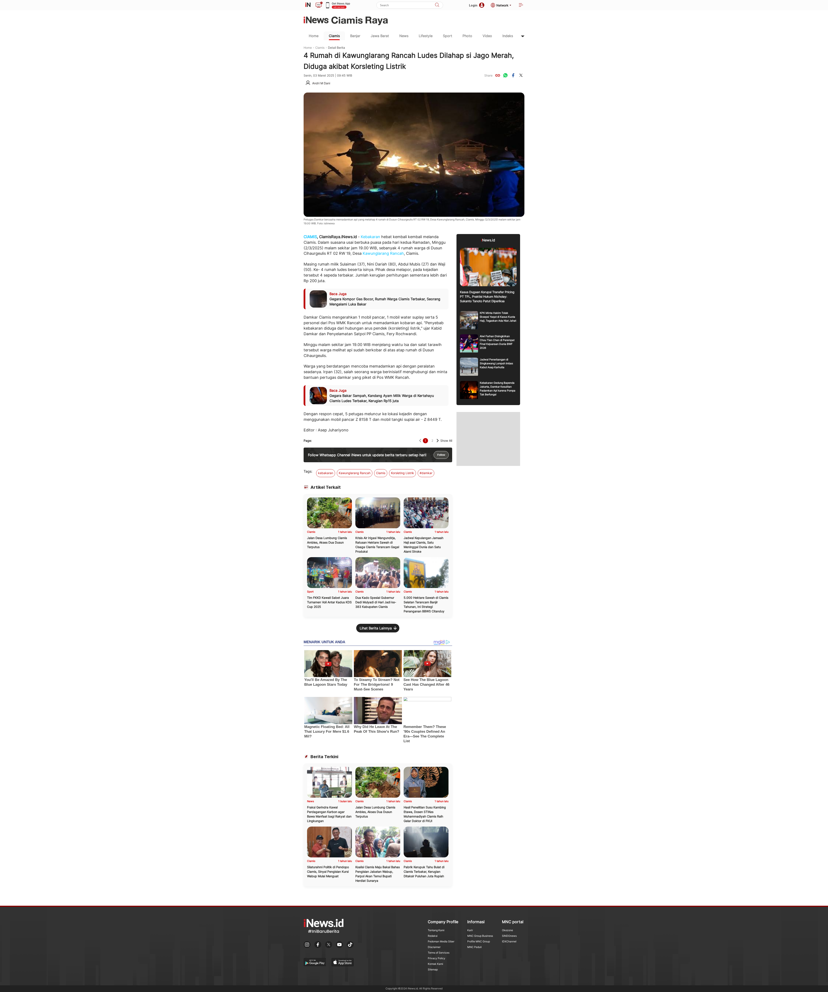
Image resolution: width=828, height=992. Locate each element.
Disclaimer (434, 947)
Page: (308, 440)
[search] (437, 5)
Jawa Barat (380, 36)
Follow (441, 454)
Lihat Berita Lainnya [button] (376, 628)
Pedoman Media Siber (441, 941)
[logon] (308, 5)
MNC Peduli (474, 947)
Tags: (308, 471)
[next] (438, 440)
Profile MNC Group (478, 941)
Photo (467, 36)
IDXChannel (509, 941)
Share (488, 75)
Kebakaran (370, 236)
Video (487, 36)
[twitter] (521, 75)
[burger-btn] (521, 5)
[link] (497, 75)
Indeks (507, 36)
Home (313, 36)
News (403, 36)
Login (473, 5)
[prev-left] (420, 440)
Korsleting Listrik (402, 473)
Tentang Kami (436, 930)
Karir (470, 930)
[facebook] (513, 75)
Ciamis (334, 36)
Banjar (355, 36)
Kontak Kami (435, 963)
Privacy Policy (436, 958)
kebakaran (325, 473)
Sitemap (433, 969)
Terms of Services (438, 952)
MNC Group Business (480, 935)
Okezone (507, 930)
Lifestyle (426, 36)
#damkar (426, 473)
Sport (447, 36)
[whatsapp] (505, 75)
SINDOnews (509, 935)
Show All (446, 440)
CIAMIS (310, 236)
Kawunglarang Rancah (383, 253)
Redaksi (433, 935)
